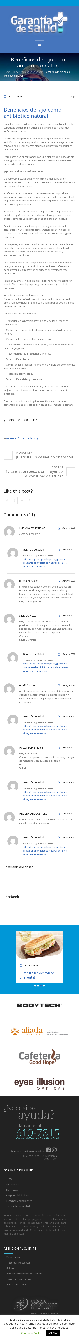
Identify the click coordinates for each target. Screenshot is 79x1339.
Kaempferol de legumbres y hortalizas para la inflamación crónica (37, 979)
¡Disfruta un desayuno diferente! (44, 457)
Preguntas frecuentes (18, 1271)
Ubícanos (11, 1276)
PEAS (9, 1187)
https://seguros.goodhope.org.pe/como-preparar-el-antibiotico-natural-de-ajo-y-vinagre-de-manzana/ (45, 562)
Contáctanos (13, 1266)
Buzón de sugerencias (18, 1287)
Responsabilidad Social (19, 1204)
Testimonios (13, 1193)
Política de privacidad (18, 1215)
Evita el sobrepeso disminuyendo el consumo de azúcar (34, 474)
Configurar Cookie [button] (31, 1333)
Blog (14, 71)
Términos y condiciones (19, 1209)
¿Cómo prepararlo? (20, 419)
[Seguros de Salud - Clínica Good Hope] (39, 23)
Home (7, 71)
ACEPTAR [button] (53, 1333)
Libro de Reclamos (16, 1293)
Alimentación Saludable (31, 71)
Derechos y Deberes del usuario (24, 1282)
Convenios (12, 1198)
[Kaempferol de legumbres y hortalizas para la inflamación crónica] (39, 945)
